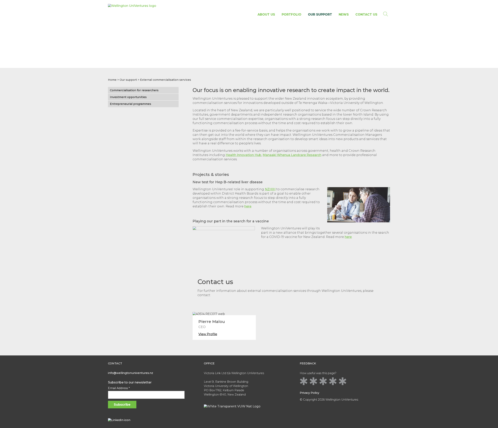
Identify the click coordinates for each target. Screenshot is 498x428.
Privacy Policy (309, 393)
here (247, 206)
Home (112, 80)
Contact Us (366, 14)
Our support (320, 14)
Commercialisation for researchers (134, 90)
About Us (266, 14)
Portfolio (291, 14)
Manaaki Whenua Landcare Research (292, 155)
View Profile (207, 334)
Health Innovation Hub (243, 155)
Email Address (119, 388)
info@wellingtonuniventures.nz (130, 373)
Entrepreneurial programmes (130, 104)
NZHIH (270, 189)
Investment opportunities (128, 97)
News (344, 14)
